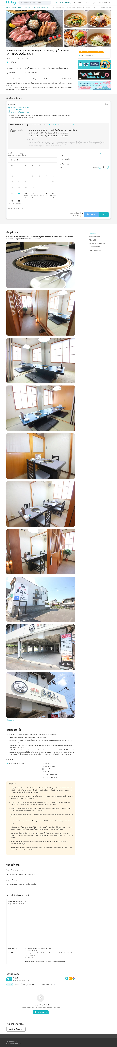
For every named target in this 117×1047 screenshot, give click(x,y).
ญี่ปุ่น (14, 7)
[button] (11, 62)
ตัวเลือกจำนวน (64, 164)
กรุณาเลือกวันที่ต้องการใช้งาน (17, 155)
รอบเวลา (62, 155)
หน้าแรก (8, 7)
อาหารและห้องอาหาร (43, 7)
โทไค (19, 7)
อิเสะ (33, 7)
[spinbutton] (103, 167)
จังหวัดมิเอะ (26, 7)
